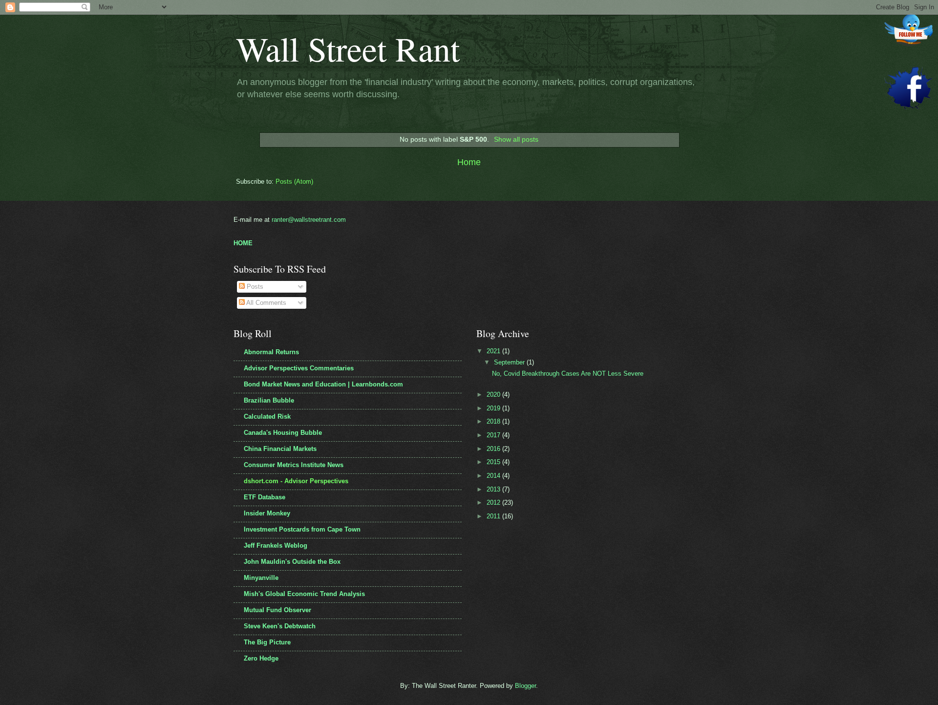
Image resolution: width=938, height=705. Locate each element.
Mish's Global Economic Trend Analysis (304, 594)
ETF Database (264, 497)
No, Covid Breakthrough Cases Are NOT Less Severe (567, 373)
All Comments (265, 302)
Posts (254, 286)
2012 (494, 502)
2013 (494, 489)
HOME (243, 243)
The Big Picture (267, 642)
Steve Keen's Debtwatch (280, 626)
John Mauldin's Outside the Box (292, 561)
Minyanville (261, 577)
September (510, 362)
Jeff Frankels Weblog (275, 545)
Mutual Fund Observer (277, 610)
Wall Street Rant (348, 48)
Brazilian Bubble (269, 400)
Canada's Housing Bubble (283, 432)
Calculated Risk (267, 416)
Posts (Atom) (294, 181)
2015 (494, 462)
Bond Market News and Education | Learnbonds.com (323, 384)
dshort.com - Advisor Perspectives (296, 481)
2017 (494, 435)
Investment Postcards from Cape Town (302, 529)
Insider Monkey (267, 513)
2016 (494, 448)
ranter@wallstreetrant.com (309, 219)
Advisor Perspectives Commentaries (299, 368)
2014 (494, 475)
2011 (494, 516)
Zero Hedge (261, 658)
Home (469, 162)
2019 (494, 408)
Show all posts (516, 139)
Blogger (525, 685)
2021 (494, 351)
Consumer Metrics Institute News (293, 465)
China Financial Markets (280, 448)
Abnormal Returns (271, 352)
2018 (494, 421)
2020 (494, 394)
